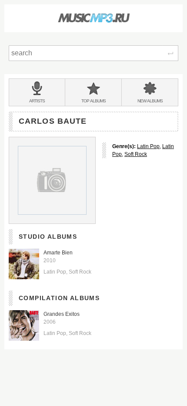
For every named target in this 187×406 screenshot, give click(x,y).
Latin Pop (148, 146)
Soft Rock (135, 154)
